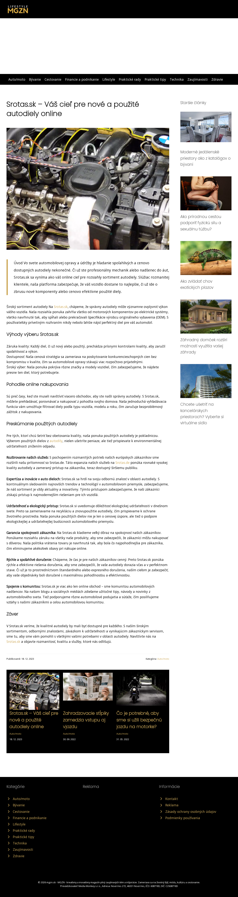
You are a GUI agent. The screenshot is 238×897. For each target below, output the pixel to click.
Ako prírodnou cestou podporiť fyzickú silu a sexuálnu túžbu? (200, 223)
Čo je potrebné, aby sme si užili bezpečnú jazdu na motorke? (139, 720)
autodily (56, 441)
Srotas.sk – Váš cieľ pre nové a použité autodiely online (33, 720)
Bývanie (35, 79)
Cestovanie (53, 79)
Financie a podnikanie (82, 79)
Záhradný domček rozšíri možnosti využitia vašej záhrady (203, 346)
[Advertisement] (119, 46)
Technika (177, 79)
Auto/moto (16, 79)
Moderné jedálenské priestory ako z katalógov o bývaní (205, 158)
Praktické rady (130, 79)
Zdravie (217, 79)
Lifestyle (108, 79)
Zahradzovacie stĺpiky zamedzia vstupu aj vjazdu (86, 720)
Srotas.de (122, 462)
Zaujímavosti (197, 79)
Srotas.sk (61, 306)
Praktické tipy (155, 79)
